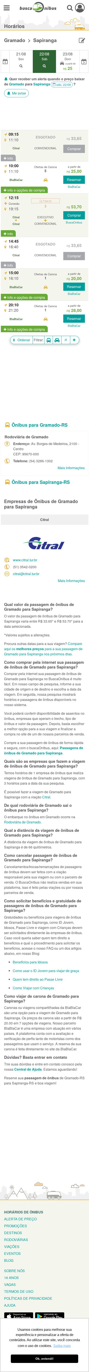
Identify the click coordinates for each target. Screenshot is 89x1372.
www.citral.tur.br (25, 559)
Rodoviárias (16, 1239)
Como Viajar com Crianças (33, 987)
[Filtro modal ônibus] (48, 340)
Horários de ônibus (23, 1212)
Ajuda (10, 1305)
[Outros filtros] (74, 340)
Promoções (15, 1225)
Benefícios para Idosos (30, 962)
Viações (11, 1246)
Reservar (74, 179)
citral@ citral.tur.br (26, 573)
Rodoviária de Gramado (22, 822)
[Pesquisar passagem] (70, 8)
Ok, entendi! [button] (44, 1358)
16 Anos (11, 1277)
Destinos (13, 1232)
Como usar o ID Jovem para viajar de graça (46, 970)
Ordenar (23, 339)
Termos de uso (18, 1291)
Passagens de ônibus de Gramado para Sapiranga (43, 750)
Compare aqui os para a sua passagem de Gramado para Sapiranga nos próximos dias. (43, 648)
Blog (8, 1260)
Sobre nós (14, 1270)
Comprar (74, 148)
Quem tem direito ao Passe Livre (38, 979)
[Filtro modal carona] (57, 340)
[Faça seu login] (80, 8)
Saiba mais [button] (62, 1346)
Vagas (10, 1284)
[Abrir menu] (6, 8)
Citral (46, 797)
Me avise (18, 93)
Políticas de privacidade (28, 1298)
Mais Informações (71, 467)
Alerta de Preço (20, 1218)
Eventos (12, 1253)
